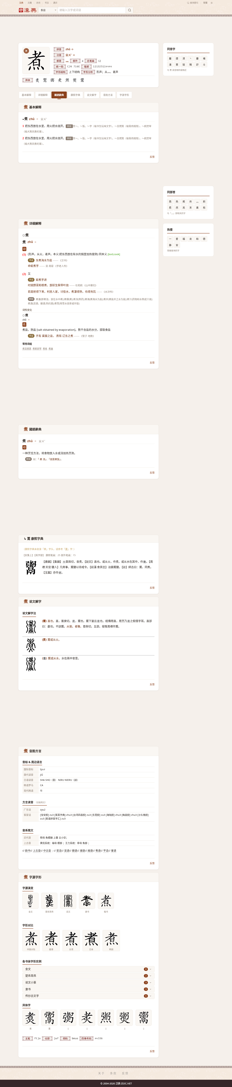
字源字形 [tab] (124, 94)
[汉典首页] (27, 10)
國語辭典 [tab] (59, 94)
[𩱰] (82, 80)
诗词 (38, 2)
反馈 (152, 156)
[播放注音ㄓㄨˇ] (74, 55)
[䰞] (45, 80)
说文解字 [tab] (91, 94)
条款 (113, 1073)
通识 (55, 2)
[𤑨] (75, 80)
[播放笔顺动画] (26, 51)
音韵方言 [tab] (108, 94)
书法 (47, 2)
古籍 (30, 2)
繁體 (205, 2)
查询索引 (194, 2)
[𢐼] (52, 80)
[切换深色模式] (211, 3)
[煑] (37, 80)
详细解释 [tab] (43, 94)
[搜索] (129, 10)
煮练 (45, 348)
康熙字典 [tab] (75, 94)
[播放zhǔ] (72, 49)
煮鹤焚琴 (37, 348)
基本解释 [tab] (26, 94)
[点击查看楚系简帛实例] (49, 901)
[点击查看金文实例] (30, 901)
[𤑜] (67, 80)
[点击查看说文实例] (68, 901)
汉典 (21, 2)
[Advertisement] (116, 27)
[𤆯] (60, 80)
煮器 (51, 348)
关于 (101, 1073)
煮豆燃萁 (26, 348)
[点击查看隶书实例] (87, 901)
